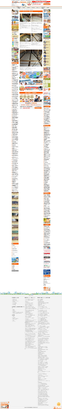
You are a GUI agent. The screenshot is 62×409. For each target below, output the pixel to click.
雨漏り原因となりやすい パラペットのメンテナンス (30, 334)
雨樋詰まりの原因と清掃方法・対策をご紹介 (29, 342)
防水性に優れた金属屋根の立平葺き (41, 385)
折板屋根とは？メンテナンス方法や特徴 (47, 149)
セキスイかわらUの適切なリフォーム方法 (42, 306)
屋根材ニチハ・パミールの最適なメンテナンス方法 (47, 154)
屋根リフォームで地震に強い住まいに (29, 313)
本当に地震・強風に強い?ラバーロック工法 (15, 114)
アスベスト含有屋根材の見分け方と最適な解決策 (15, 139)
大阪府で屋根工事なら (15, 250)
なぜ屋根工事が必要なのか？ (47, 127)
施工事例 (24, 7)
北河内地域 (13, 269)
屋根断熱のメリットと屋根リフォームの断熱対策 (15, 183)
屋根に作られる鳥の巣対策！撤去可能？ (47, 236)
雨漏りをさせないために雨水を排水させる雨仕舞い (43, 395)
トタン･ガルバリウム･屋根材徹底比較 (15, 160)
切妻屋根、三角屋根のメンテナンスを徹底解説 (15, 122)
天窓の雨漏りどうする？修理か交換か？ (15, 179)
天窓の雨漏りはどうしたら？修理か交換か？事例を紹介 (43, 334)
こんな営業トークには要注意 (46, 205)
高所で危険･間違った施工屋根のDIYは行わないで (15, 169)
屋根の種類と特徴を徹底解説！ (14, 64)
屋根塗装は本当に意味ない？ (14, 69)
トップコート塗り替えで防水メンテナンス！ (15, 189)
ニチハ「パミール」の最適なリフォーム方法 (42, 307)
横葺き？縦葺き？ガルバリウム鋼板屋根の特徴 (47, 120)
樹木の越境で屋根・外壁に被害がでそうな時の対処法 (47, 213)
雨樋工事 (47, 50)
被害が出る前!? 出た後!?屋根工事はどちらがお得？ (47, 203)
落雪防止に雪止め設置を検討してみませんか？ (30, 338)
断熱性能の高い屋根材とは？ (14, 181)
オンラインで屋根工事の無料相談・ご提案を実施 (47, 195)
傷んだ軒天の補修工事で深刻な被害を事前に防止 (15, 83)
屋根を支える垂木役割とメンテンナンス (15, 170)
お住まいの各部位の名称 (15, 66)
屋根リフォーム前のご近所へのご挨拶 (46, 198)
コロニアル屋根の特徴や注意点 (46, 146)
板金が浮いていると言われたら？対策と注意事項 (47, 210)
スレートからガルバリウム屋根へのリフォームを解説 (47, 109)
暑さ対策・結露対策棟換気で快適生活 (42, 351)
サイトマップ (14, 321)
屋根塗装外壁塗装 (47, 62)
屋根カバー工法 (48, 44)
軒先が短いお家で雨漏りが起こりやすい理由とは (15, 137)
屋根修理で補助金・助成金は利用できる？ (46, 190)
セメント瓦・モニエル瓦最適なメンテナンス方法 (15, 100)
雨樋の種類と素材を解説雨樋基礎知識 (15, 185)
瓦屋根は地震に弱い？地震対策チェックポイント (47, 175)
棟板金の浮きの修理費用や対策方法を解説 (15, 75)
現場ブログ (22, 9)
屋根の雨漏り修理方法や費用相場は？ (15, 172)
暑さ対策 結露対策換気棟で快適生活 (14, 127)
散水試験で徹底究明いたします (28, 311)
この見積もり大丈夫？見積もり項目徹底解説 (46, 201)
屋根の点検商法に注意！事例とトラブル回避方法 (47, 208)
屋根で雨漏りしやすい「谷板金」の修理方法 (15, 134)
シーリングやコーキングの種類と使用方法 (15, 109)
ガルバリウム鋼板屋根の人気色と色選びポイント (43, 320)
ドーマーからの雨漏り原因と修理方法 (15, 178)
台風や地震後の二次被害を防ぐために (47, 172)
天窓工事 (47, 64)
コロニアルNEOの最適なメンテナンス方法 (47, 157)
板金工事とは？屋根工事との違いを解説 (15, 73)
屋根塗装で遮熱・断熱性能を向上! (47, 184)
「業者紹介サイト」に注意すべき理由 (46, 216)
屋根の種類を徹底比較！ (45, 139)
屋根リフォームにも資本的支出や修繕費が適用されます (31, 328)
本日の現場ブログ (14, 311)
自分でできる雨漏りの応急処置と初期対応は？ (47, 185)
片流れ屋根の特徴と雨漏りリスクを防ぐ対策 (15, 120)
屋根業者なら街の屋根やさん (15, 318)
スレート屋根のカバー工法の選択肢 (47, 142)
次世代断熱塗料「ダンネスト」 (46, 182)
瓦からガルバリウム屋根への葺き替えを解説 (47, 111)
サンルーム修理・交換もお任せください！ (47, 228)
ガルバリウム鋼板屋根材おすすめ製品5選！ (47, 118)
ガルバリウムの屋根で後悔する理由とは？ (15, 161)
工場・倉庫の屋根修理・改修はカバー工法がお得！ (47, 229)
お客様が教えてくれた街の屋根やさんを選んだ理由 (18, 312)
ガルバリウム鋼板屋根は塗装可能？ (47, 113)
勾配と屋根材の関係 (40, 354)
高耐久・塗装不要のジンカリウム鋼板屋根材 (15, 167)
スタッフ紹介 (14, 317)
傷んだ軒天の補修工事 (40, 370)
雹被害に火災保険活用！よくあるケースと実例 (47, 189)
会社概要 (48, 7)
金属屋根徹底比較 (40, 382)
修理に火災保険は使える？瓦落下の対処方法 (47, 170)
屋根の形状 (39, 345)
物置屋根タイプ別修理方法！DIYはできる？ (46, 226)
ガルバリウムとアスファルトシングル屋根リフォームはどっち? (15, 157)
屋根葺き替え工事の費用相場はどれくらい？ (47, 132)
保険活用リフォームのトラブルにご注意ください (47, 215)
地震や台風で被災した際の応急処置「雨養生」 (15, 112)
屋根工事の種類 (47, 39)
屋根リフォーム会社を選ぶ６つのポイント (47, 164)
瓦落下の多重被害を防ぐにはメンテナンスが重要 (47, 169)
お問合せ (13, 320)
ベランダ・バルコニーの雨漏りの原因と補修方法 (15, 96)
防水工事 (47, 53)
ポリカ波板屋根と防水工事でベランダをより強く (47, 231)
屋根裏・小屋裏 (39, 350)
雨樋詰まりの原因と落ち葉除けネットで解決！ (47, 234)
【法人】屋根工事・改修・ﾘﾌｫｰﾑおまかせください (47, 242)
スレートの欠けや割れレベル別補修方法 (46, 144)
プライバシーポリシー (15, 252)
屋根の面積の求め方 (40, 348)
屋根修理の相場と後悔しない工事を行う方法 (46, 130)
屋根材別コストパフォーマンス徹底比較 (15, 146)
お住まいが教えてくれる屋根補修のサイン (47, 135)
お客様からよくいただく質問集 (41, 305)
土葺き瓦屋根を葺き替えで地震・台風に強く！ (15, 101)
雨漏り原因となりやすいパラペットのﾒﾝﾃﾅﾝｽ (15, 91)
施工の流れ (33, 7)
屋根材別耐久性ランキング (14, 148)
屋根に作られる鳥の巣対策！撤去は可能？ (29, 344)
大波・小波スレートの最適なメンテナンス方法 (15, 105)
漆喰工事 (47, 47)
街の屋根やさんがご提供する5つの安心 (19, 8)
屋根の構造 (13, 76)
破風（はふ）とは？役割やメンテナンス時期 (15, 190)
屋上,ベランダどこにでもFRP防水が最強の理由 (15, 92)
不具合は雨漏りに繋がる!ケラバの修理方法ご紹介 (15, 80)
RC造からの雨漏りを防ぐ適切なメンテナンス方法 (15, 174)
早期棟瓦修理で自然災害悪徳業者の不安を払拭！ (15, 103)
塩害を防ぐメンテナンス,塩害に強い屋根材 (15, 150)
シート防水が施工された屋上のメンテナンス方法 (15, 89)
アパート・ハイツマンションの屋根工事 (46, 239)
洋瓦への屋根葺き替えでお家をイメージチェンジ (15, 155)
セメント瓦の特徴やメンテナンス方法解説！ (15, 98)
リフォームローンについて (28, 327)
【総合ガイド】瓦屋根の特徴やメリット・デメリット (43, 322)
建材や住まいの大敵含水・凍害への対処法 (15, 129)
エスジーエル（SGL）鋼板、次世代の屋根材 (42, 384)
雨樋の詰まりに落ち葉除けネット (28, 343)
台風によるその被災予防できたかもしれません (47, 167)
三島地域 (13, 265)
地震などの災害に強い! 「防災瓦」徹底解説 (47, 177)
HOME (20, 9)
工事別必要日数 (46, 162)
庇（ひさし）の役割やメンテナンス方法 (15, 176)
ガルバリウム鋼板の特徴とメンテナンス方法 (15, 165)
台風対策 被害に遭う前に (27, 312)
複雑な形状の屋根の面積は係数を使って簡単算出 (43, 349)
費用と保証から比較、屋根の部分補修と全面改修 (47, 134)
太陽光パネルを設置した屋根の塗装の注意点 (47, 151)
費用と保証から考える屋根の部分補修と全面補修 (30, 329)
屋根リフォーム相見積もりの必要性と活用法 (29, 325)
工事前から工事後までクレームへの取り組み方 (47, 200)
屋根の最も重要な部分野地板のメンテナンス (15, 143)
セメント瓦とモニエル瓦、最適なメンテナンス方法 (43, 330)
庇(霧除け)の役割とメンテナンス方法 (14, 107)
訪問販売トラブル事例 (46, 206)
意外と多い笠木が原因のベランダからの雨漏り (15, 81)
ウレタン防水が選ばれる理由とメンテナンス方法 (15, 87)
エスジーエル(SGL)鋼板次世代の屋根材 (15, 163)
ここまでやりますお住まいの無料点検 (43, 8)
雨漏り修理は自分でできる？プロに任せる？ (15, 71)
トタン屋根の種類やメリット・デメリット (46, 147)
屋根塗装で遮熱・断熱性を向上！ (41, 353)
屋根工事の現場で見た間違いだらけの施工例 (46, 179)
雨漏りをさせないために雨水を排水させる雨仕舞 (15, 132)
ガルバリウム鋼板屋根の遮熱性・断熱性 (47, 114)
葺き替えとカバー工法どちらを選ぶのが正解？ (47, 137)
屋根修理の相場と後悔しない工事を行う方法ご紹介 (30, 323)
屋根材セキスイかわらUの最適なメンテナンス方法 (47, 156)
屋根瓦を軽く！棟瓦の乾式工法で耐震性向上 (46, 174)
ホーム (14, 7)
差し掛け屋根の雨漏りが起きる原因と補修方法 (15, 124)
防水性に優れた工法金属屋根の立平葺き (14, 110)
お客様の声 (28, 7)
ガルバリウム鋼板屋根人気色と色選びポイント (47, 116)
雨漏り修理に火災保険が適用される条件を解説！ (47, 187)
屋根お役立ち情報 (46, 165)
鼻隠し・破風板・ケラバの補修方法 (15, 78)
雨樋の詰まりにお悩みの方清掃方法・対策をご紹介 (47, 233)
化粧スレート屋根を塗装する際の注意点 (46, 152)
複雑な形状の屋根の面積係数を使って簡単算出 (15, 117)
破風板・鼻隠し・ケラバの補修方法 (41, 333)
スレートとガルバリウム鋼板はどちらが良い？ (47, 108)
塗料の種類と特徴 (46, 251)
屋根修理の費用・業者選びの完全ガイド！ (15, 67)
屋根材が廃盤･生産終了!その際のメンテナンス (15, 153)
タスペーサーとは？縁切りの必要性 (14, 85)
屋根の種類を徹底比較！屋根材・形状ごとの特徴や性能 (43, 323)
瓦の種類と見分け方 (14, 135)
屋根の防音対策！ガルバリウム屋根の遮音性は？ (47, 123)
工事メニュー (38, 7)
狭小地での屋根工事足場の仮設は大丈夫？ (46, 159)
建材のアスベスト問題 (15, 140)
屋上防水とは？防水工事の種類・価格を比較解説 (15, 94)
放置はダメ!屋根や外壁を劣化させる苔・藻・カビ (15, 151)
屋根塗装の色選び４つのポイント (46, 180)
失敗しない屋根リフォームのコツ (46, 129)
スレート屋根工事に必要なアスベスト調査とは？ (15, 187)
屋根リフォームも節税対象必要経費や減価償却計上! (47, 244)
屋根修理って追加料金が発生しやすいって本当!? (47, 211)
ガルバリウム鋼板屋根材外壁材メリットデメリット (47, 121)
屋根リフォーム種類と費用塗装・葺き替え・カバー (47, 140)
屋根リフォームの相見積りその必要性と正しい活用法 (47, 196)
